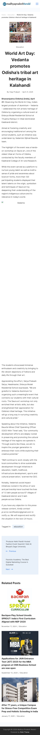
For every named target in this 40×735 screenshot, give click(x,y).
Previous (12, 551)
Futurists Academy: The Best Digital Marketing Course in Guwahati (17, 562)
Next (8, 569)
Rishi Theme (24, 732)
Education (20, 47)
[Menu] (37, 3)
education (18, 526)
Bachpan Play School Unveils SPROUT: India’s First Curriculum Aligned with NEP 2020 (18, 618)
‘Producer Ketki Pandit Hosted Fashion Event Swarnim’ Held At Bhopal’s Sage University (18, 544)
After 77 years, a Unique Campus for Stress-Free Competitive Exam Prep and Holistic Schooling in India (20, 708)
